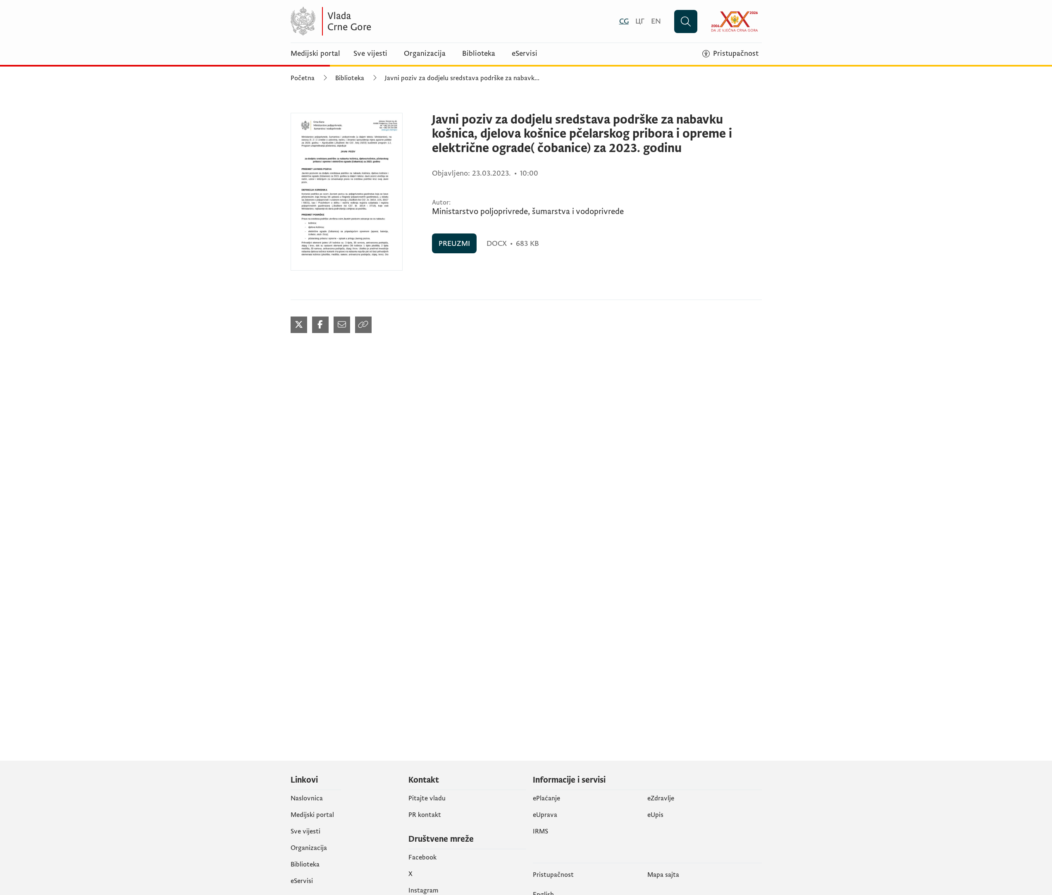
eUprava (545, 815)
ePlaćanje (546, 798)
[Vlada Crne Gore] (371, 21)
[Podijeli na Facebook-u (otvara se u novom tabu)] (320, 325)
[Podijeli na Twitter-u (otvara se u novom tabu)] (299, 325)
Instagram (423, 890)
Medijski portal (315, 54)
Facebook (422, 857)
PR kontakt (424, 815)
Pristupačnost (553, 875)
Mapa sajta (663, 875)
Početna (303, 78)
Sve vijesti (370, 54)
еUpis (655, 815)
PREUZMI (454, 243)
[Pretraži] (685, 21)
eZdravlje (660, 798)
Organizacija (425, 54)
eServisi (524, 54)
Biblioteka (478, 54)
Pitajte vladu (427, 798)
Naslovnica (307, 798)
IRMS (540, 831)
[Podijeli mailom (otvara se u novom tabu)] (342, 325)
